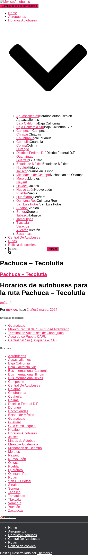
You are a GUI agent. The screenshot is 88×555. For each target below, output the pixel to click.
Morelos (22, 178)
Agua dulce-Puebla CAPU (27, 336)
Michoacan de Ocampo (33, 175)
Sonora (21, 211)
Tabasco (22, 215)
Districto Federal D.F (31, 153)
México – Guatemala (23, 444)
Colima (21, 145)
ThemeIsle (44, 553)
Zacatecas (24, 233)
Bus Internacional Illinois (26, 374)
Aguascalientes (27, 116)
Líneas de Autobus (21, 440)
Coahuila (23, 142)
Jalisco (21, 171)
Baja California (27, 123)
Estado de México (29, 164)
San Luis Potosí (27, 204)
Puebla (21, 193)
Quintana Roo (26, 200)
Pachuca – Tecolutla (23, 274)
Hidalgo (22, 167)
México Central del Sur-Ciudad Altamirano (38, 329)
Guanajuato (24, 156)
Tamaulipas (24, 219)
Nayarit (21, 182)
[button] (48, 112)
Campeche (24, 130)
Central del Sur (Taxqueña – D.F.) (32, 340)
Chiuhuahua (25, 138)
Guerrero (22, 160)
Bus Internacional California (28, 370)
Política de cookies (22, 245)
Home (12, 13)
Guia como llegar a (22, 426)
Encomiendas (18, 411)
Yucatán (22, 230)
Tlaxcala (22, 222)
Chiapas (22, 134)
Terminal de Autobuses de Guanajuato (36, 333)
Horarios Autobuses (22, 433)
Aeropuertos (17, 16)
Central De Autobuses (24, 237)
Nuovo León (25, 189)
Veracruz (22, 226)
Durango (22, 149)
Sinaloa (22, 208)
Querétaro (23, 197)
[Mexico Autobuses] (15, 1)
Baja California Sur (30, 127)
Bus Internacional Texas (25, 378)
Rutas (12, 241)
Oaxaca (22, 186)
